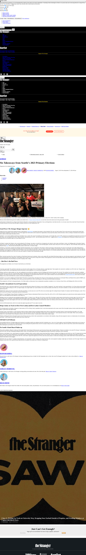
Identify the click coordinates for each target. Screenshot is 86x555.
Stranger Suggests (6, 43)
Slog (3, 34)
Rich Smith (30, 170)
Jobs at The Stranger (7, 64)
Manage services (6, 14)
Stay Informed (59, 131)
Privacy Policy (5, 21)
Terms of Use (5, 68)
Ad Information (6, 61)
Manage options (6, 12)
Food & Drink (6, 44)
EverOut (28, 126)
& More (13, 51)
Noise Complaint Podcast (8, 41)
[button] (43, 1)
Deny (5, 18)
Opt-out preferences (6, 20)
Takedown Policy (6, 69)
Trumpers (60, 237)
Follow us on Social (7, 58)
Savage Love (5, 36)
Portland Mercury (35, 126)
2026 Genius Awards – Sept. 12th (37, 154)
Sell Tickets (5, 63)
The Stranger (22, 126)
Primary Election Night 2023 (35, 219)
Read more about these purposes (9, 16)
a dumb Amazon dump (70, 274)
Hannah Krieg (50, 170)
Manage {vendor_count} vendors (9, 15)
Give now (49, 131)
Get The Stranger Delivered (8, 59)
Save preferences (18, 18)
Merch (4, 60)
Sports (4, 42)
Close (3, 27)
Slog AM (4, 35)
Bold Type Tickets (65, 126)
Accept (2, 18)
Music (4, 40)
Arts (3, 39)
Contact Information (7, 23)
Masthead (5, 66)
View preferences (10, 18)
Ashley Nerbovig (38, 170)
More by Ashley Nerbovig (51, 371)
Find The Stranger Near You (9, 57)
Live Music (2, 51)
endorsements (30, 231)
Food (9, 51)
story (7, 245)
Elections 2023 (3, 159)
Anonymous (5, 521)
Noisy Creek (43, 126)
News (4, 38)
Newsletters (5, 56)
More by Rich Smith (65, 385)
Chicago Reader (50, 126)
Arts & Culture (61, 154)
